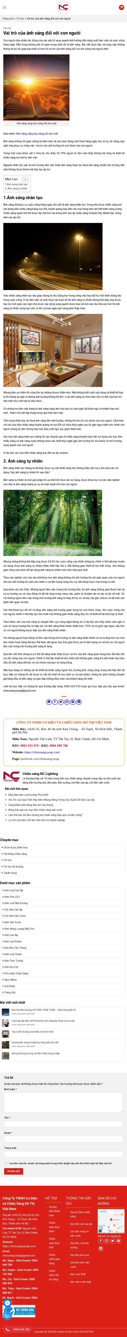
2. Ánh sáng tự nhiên (16, 188)
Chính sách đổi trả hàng (54, 1275)
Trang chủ (8, 18)
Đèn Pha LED (12, 896)
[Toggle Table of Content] (23, 179)
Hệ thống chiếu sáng (15, 853)
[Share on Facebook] (55, 702)
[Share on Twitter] (61, 702)
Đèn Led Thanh (13, 954)
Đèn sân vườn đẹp (80, 1281)
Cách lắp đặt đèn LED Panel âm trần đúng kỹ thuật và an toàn (43, 1020)
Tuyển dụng (10, 872)
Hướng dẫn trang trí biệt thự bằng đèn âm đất (35, 1042)
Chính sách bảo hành (54, 1227)
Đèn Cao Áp (11, 935)
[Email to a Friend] (67, 702)
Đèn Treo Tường (13, 960)
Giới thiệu (9, 986)
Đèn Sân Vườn (12, 922)
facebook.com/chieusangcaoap (40, 759)
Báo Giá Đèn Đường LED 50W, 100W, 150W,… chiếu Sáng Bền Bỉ (44, 1010)
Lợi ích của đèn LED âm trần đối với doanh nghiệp (36, 820)
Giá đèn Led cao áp (81, 1224)
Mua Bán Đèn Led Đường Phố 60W (28, 794)
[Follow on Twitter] (112, 1241)
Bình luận (10, 1089)
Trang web (10, 1148)
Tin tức (20, 18)
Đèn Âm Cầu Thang (15, 947)
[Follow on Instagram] (106, 1241)
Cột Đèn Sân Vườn (14, 915)
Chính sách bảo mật (54, 1243)
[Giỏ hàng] (121, 7)
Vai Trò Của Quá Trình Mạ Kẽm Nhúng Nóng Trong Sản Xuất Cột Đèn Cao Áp (51, 799)
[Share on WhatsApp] (49, 702)
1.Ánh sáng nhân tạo (16, 184)
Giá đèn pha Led (79, 1255)
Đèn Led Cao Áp (13, 890)
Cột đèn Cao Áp (13, 909)
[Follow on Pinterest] (118, 1241)
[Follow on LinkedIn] (101, 1248)
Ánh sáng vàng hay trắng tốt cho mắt (37, 133)
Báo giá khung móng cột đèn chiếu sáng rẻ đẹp (36, 1053)
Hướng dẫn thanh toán (54, 1211)
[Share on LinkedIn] (79, 702)
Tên (7, 1117)
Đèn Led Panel (12, 941)
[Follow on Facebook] (101, 1241)
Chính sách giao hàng (54, 1259)
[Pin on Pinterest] (73, 702)
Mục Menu (10, 979)
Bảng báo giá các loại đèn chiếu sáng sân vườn (35, 809)
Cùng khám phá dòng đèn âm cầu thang (30, 804)
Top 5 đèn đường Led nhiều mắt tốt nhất (32, 1031)
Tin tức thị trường (13, 866)
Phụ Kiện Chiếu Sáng (16, 973)
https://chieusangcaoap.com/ (42, 752)
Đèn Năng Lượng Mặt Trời (19, 928)
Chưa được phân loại (15, 847)
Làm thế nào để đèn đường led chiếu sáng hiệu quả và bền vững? (45, 815)
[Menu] (4, 7)
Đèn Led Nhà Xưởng (16, 903)
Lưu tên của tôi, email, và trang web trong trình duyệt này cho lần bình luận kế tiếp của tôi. (60, 1163)
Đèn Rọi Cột (11, 967)
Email (8, 1133)
